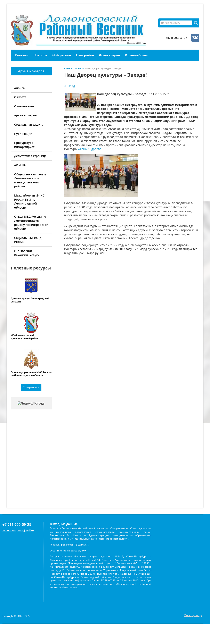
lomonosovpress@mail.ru (18, 530)
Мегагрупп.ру (193, 615)
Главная (68, 68)
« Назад (69, 86)
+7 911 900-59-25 (16, 524)
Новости (79, 68)
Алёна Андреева (89, 149)
